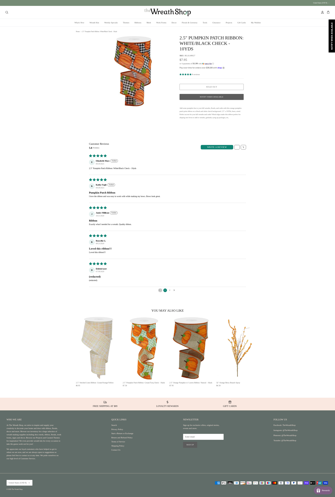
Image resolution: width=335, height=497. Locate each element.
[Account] (322, 12)
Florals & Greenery (189, 23)
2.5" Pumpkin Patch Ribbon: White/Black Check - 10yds (99, 31)
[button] (197, 63)
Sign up (190, 445)
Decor (174, 23)
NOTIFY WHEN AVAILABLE (211, 97)
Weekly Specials (111, 23)
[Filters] (237, 147)
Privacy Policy (117, 429)
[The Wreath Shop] (167, 12)
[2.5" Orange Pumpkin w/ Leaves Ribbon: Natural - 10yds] (190, 348)
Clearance (216, 23)
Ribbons (138, 23)
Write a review (217, 147)
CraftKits (179, 3)
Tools (205, 23)
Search (114, 425)
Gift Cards (241, 23)
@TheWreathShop (288, 435)
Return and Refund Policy (122, 438)
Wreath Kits (94, 23)
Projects (229, 23)
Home (78, 31)
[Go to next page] (175, 290)
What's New (79, 23)
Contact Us (115, 450)
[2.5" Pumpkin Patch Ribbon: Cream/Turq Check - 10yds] (144, 348)
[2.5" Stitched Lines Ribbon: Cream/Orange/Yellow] (97, 348)
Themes (126, 23)
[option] (132, 71)
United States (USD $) (320, 3)
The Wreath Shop (17, 489)
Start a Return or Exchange (122, 433)
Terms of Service (118, 442)
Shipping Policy (117, 446)
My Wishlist (256, 23)
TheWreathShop (289, 425)
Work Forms (161, 23)
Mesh (149, 23)
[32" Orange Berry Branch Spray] (237, 348)
